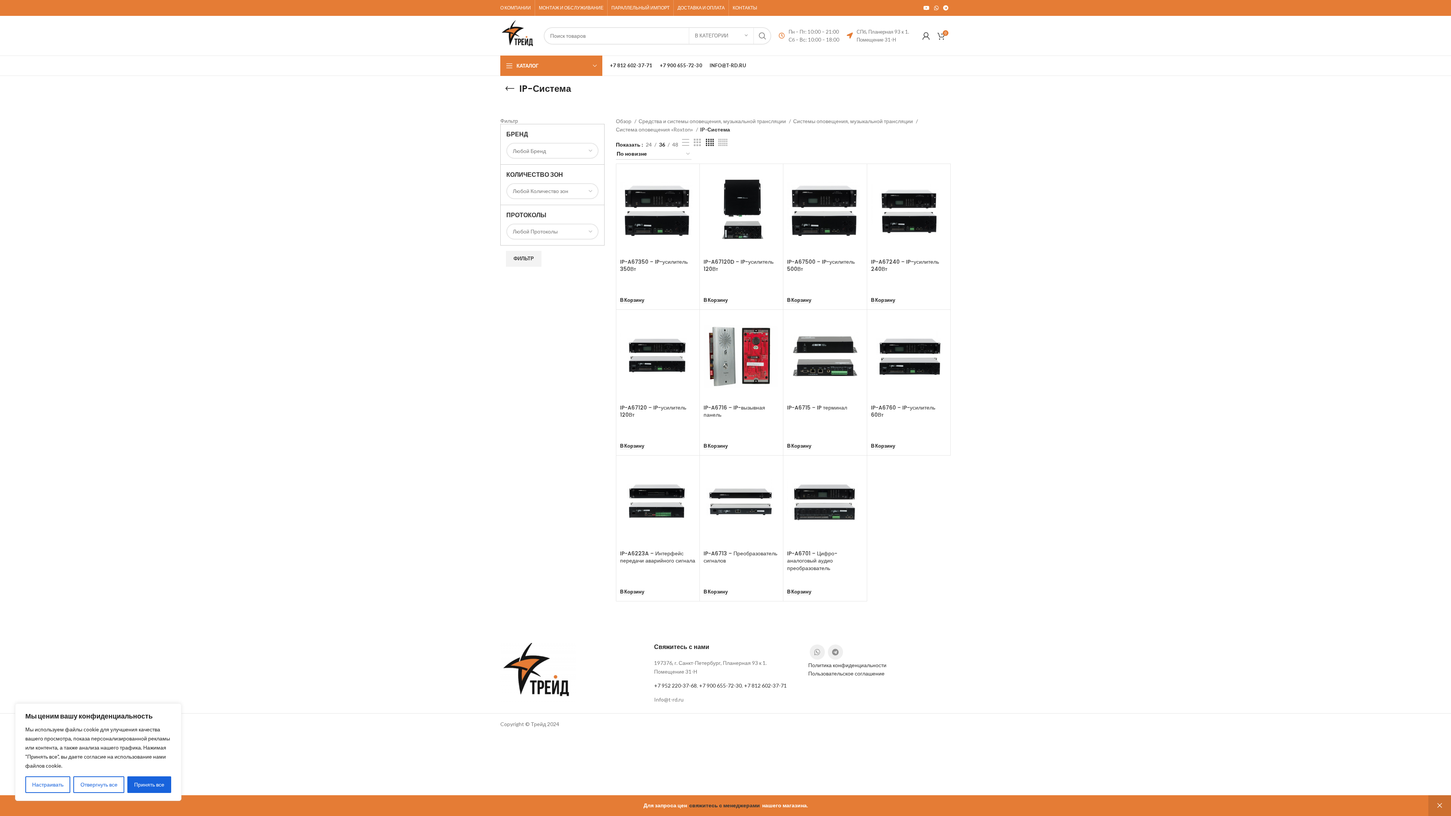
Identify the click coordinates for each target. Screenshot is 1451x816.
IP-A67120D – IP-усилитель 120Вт (738, 265)
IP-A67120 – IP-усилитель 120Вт (653, 411)
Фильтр (524, 258)
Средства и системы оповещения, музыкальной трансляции (713, 121)
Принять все (149, 784)
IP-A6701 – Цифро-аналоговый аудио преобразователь (812, 561)
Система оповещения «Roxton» (655, 129)
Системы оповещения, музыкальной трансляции (853, 121)
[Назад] (509, 89)
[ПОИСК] (762, 36)
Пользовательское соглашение (846, 673)
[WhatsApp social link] (936, 8)
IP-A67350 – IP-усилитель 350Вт (654, 265)
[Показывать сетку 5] (722, 142)
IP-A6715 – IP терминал (817, 407)
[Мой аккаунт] (926, 35)
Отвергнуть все (99, 784)
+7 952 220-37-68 (675, 685)
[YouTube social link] (926, 8)
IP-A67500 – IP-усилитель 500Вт (821, 265)
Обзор (624, 121)
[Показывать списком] (685, 142)
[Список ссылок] (725, 699)
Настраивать (47, 784)
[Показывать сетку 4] (710, 142)
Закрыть (1439, 805)
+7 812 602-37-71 (765, 685)
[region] (98, 752)
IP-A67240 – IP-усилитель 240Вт (905, 265)
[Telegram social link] (946, 8)
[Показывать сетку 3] (697, 142)
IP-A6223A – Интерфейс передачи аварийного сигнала (657, 557)
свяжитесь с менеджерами (724, 805)
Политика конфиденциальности (847, 665)
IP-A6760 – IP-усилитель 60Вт (903, 411)
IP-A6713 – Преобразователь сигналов (740, 557)
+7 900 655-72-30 (720, 685)
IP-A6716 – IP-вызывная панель (734, 411)
